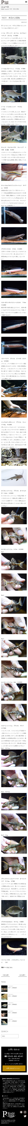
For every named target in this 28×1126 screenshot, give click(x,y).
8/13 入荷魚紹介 (12, 1012)
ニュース (7, 9)
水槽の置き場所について (14, 1101)
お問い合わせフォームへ (13, 1068)
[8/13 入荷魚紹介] (4, 1013)
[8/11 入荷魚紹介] (4, 1022)
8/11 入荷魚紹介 (12, 1021)
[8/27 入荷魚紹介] (4, 988)
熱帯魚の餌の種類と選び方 (8, 1103)
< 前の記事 (5, 975)
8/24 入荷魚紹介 (12, 996)
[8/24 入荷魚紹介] (4, 997)
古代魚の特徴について (7, 1098)
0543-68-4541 (15, 1056)
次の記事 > (23, 975)
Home (2, 9)
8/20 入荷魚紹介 (12, 1004)
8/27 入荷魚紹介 (12, 987)
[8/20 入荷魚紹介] (4, 1005)
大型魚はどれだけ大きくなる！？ (14, 1105)
